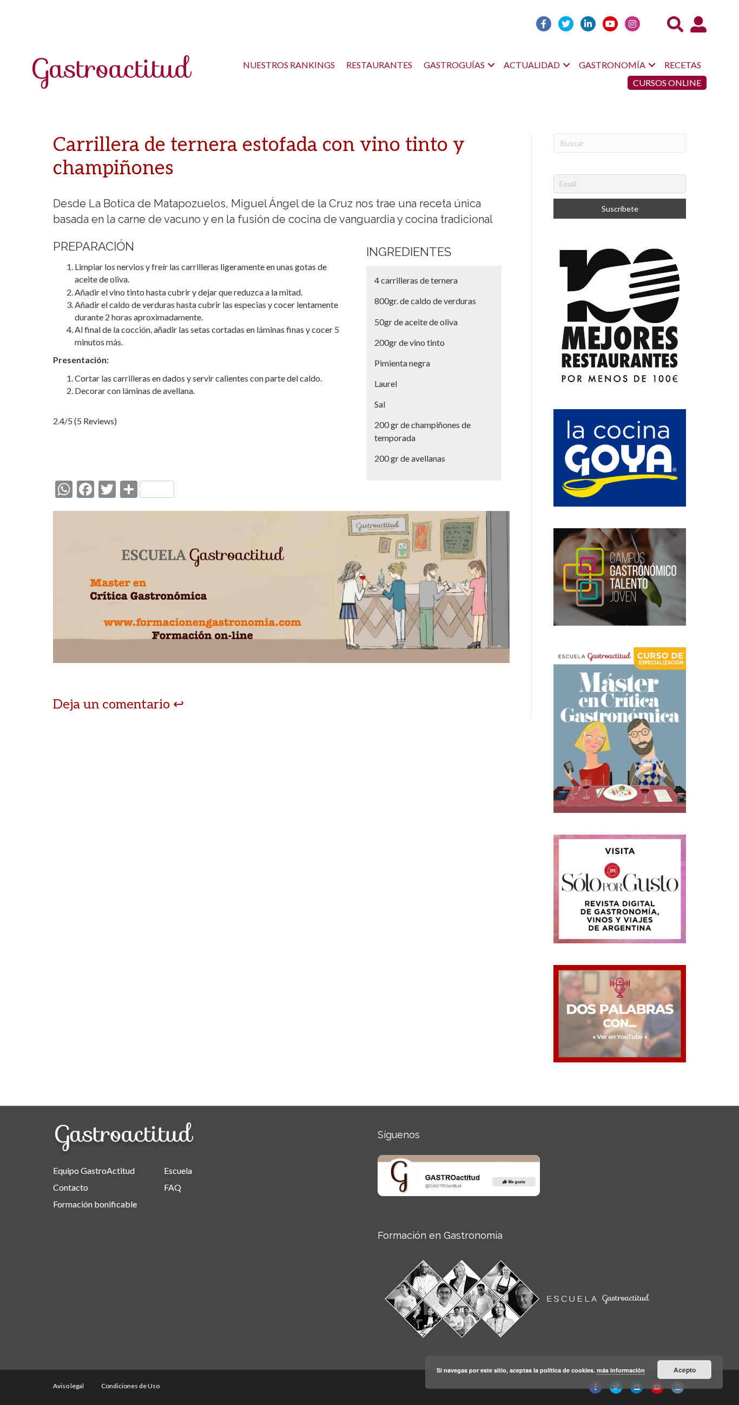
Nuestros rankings (289, 65)
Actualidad (532, 65)
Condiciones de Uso (130, 1386)
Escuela (178, 1170)
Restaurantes (379, 65)
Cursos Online (667, 82)
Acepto (685, 1370)
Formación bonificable (95, 1204)
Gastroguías (454, 65)
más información (621, 1370)
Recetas (682, 65)
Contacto (70, 1187)
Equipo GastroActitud (94, 1170)
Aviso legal (68, 1386)
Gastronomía (612, 65)
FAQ (172, 1187)
